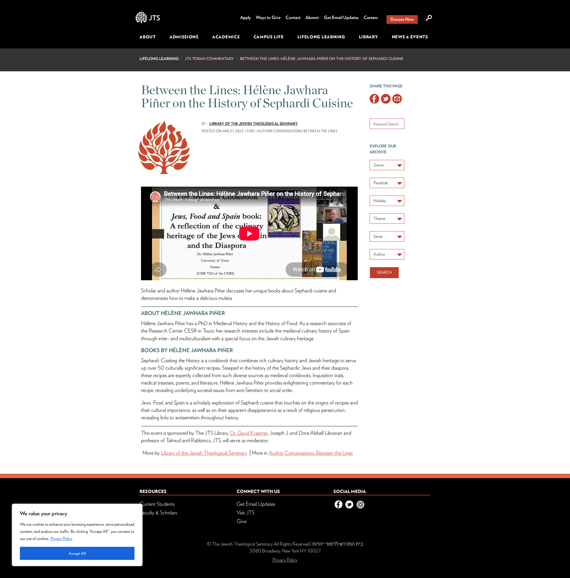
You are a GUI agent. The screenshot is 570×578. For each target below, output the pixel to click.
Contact (293, 17)
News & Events (410, 36)
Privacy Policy (61, 538)
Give (241, 521)
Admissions (184, 36)
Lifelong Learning (321, 36)
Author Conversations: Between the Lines (311, 453)
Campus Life (269, 36)
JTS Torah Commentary (209, 58)
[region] (77, 535)
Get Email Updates (341, 17)
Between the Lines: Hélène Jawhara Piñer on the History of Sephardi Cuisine (321, 58)
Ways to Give (268, 17)
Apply (245, 17)
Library (368, 36)
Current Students (157, 504)
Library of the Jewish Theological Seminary (253, 123)
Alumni (312, 17)
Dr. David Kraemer (249, 433)
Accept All (77, 553)
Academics (226, 36)
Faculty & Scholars (158, 512)
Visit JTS (245, 512)
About (148, 36)
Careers (371, 17)
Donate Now (402, 19)
